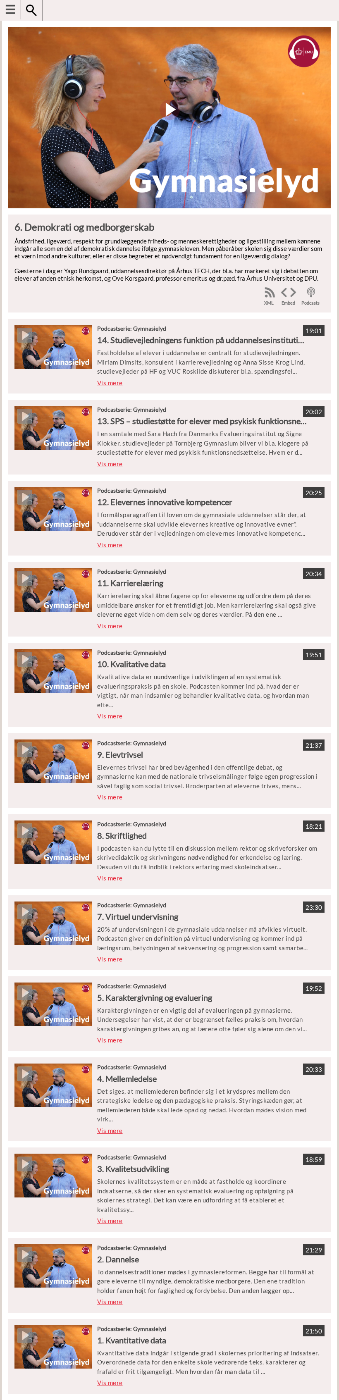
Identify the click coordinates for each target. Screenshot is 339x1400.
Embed (288, 302)
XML (269, 302)
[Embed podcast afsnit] (288, 292)
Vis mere (110, 382)
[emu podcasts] (311, 292)
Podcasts (310, 302)
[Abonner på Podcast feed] (270, 292)
